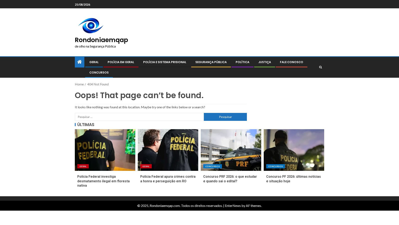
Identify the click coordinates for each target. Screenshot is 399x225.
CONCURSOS (99, 72)
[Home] (79, 62)
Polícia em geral (121, 62)
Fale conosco (291, 62)
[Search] (320, 67)
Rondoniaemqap (101, 39)
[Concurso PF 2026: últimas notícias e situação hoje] (294, 150)
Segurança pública (211, 62)
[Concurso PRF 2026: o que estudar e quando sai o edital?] (231, 150)
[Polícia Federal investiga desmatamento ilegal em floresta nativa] (105, 150)
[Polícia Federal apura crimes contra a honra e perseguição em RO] (168, 150)
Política (242, 62)
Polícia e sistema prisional (164, 62)
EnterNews (233, 206)
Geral (94, 62)
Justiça (264, 62)
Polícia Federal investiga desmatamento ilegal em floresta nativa (103, 181)
